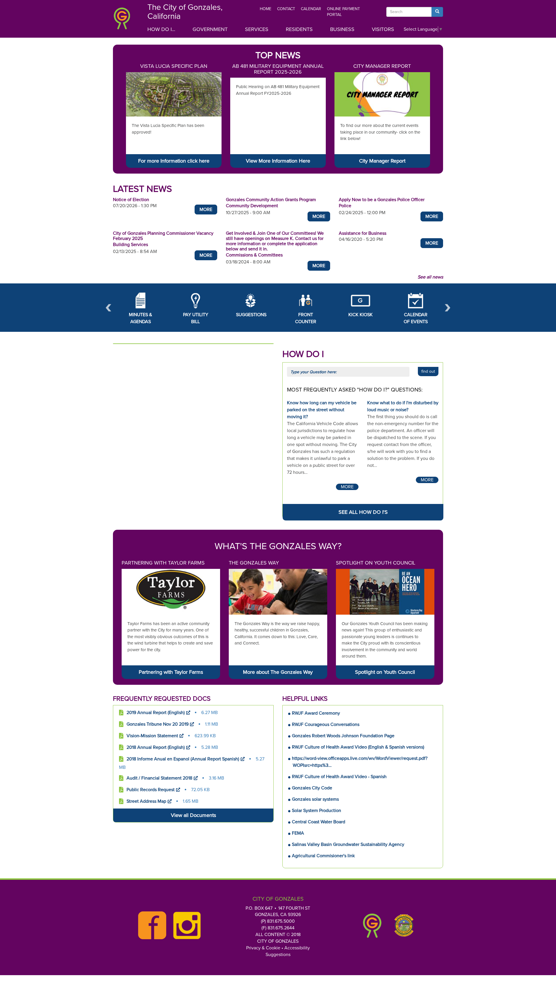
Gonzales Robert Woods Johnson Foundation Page (343, 736)
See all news (430, 277)
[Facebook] (151, 925)
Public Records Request (151, 790)
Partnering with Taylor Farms (163, 563)
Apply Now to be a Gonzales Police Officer (382, 200)
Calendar (311, 8)
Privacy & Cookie (263, 948)
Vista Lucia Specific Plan (173, 66)
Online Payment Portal (343, 11)
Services (256, 29)
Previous (108, 307)
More (206, 209)
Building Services (130, 244)
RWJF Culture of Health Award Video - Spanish (339, 777)
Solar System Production (316, 810)
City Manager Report (382, 66)
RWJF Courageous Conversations (325, 724)
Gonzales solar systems (315, 799)
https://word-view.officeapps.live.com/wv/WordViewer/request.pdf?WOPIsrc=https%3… (359, 761)
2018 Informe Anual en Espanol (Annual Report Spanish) (183, 759)
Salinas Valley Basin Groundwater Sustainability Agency (348, 844)
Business (342, 29)
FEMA (298, 833)
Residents (299, 29)
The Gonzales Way (254, 563)
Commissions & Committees (254, 255)
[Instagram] (185, 925)
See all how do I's (363, 512)
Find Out (428, 371)
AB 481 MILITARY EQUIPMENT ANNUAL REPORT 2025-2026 (278, 69)
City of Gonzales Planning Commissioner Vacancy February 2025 (163, 235)
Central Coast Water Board (318, 822)
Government (210, 29)
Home (265, 8)
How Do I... (161, 29)
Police (345, 206)
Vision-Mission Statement (152, 736)
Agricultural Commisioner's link (323, 856)
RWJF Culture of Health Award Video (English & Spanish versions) (358, 747)
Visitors (383, 29)
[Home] (126, 20)
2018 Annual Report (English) (156, 747)
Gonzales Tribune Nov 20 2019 (158, 724)
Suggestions (278, 954)
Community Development (252, 206)
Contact (286, 8)
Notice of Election (131, 200)
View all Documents (193, 815)
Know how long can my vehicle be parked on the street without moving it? (321, 410)
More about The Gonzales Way (278, 672)
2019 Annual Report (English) (156, 712)
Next (447, 307)
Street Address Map (146, 801)
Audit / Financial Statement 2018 (159, 778)
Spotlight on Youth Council (375, 563)
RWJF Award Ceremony (316, 713)
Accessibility (297, 948)
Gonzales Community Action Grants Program (271, 200)
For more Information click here (173, 161)
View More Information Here (278, 161)
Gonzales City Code (312, 788)
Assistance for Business (362, 233)
